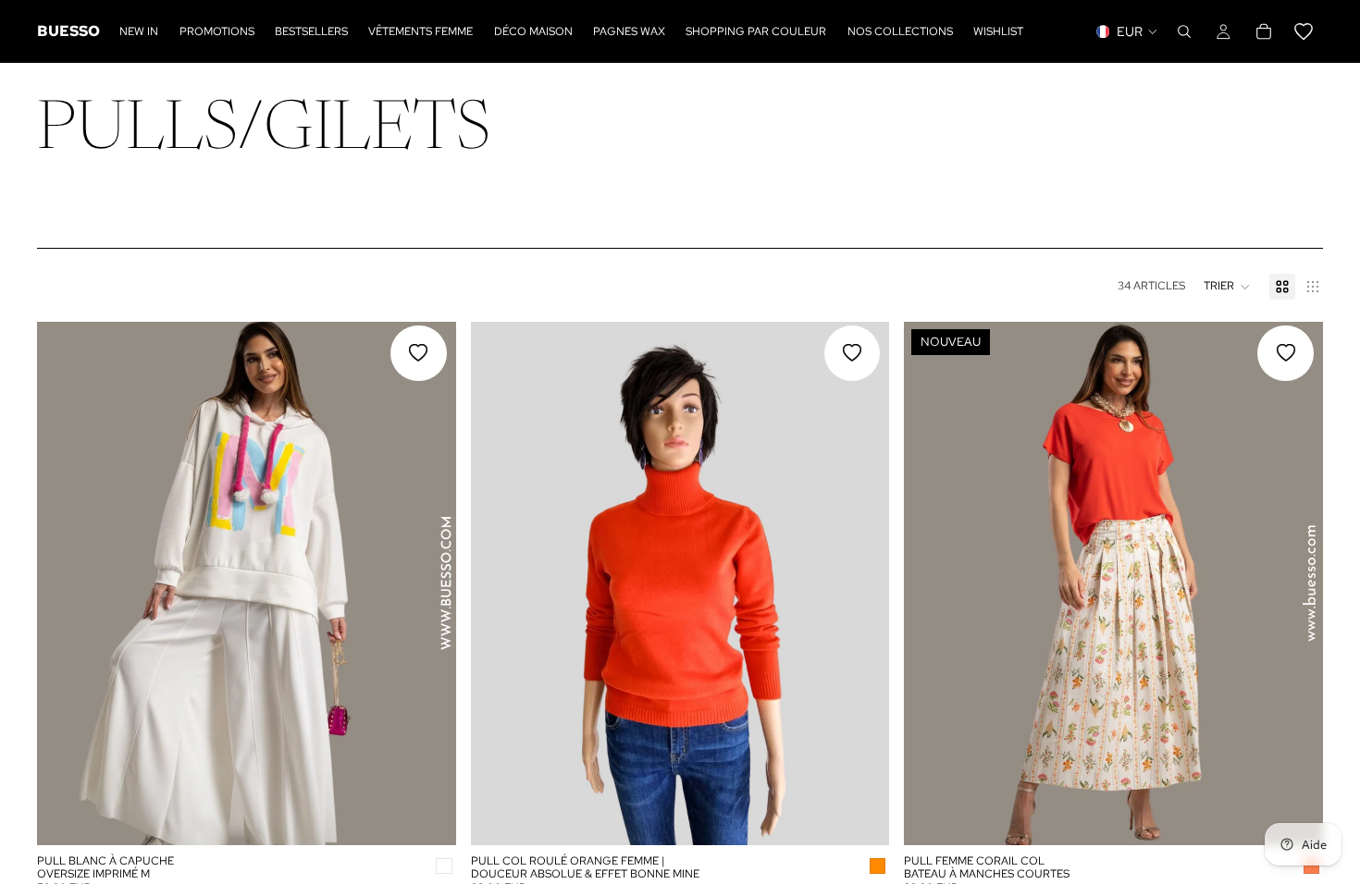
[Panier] (1283, 31)
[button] (1227, 286)
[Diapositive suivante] (428, 583)
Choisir (443, 815)
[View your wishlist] (1303, 31)
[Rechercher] (1184, 31)
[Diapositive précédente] (65, 583)
